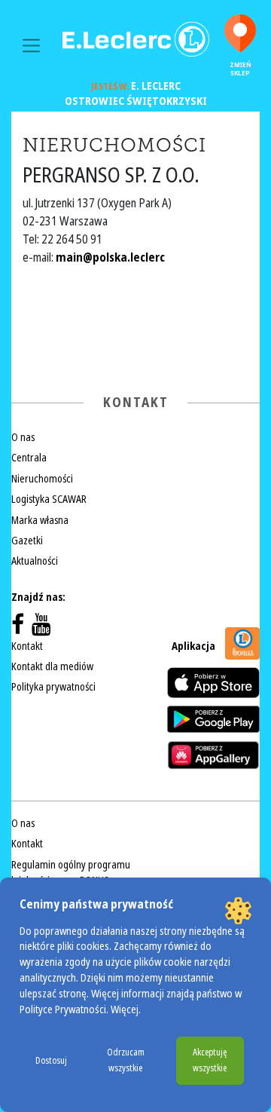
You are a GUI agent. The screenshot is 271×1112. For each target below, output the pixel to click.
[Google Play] (213, 719)
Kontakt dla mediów (52, 666)
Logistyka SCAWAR (49, 499)
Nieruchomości (42, 478)
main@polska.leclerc (110, 257)
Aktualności (34, 560)
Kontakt (27, 646)
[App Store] (213, 682)
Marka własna (40, 520)
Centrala (29, 457)
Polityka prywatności (53, 686)
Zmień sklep (240, 69)
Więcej (125, 1010)
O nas (23, 437)
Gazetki (27, 540)
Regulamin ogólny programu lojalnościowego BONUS (70, 872)
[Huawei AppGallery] (213, 754)
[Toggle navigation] (31, 46)
